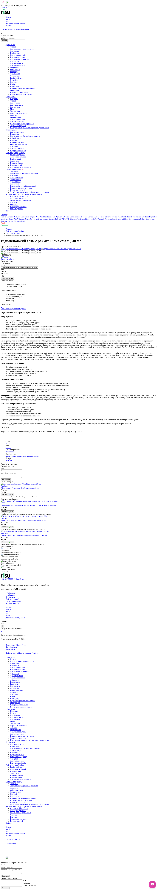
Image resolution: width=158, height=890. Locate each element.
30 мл (8, 443)
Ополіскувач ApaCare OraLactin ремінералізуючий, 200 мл (24, 535)
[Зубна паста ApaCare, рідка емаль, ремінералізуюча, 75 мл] (24, 516)
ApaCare (9, 460)
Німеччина (10, 452)
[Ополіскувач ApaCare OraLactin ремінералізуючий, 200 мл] (25, 531)
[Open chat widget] (152, 884)
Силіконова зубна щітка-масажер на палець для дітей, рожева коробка (28, 505)
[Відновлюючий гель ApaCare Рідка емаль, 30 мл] (21, 484)
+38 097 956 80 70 (8, 29)
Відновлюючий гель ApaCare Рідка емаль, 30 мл (20, 488)
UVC (3, 503)
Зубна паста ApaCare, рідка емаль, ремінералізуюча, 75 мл (23, 520)
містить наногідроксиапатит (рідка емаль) (22, 456)
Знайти (4, 41)
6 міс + (8, 448)
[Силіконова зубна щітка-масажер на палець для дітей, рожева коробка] (29, 501)
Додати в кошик (7, 278)
